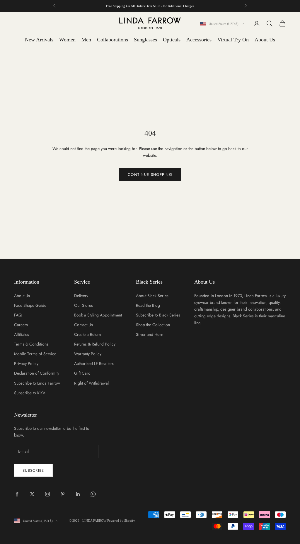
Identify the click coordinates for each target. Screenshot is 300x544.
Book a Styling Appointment (98, 315)
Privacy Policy (26, 363)
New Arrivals (39, 40)
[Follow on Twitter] (32, 494)
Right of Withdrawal (91, 383)
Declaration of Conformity (36, 373)
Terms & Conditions (31, 344)
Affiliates (21, 334)
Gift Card (82, 373)
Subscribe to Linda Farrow (37, 383)
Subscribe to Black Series (158, 315)
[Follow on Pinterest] (63, 494)
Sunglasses (145, 40)
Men (86, 40)
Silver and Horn (149, 334)
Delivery (81, 296)
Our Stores (83, 305)
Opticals (171, 40)
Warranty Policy (87, 354)
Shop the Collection (153, 325)
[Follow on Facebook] (17, 494)
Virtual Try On (233, 40)
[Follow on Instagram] (47, 494)
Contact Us (83, 325)
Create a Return (87, 334)
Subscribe (33, 470)
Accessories (199, 40)
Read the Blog (148, 305)
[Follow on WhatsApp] (93, 494)
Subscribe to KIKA (29, 393)
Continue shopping (150, 174)
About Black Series (152, 296)
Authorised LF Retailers (94, 363)
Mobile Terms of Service (35, 354)
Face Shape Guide (30, 305)
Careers (21, 325)
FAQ (18, 315)
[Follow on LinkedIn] (78, 494)
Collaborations (112, 40)
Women (67, 40)
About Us (265, 40)
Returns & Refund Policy (94, 344)
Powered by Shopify (121, 520)
